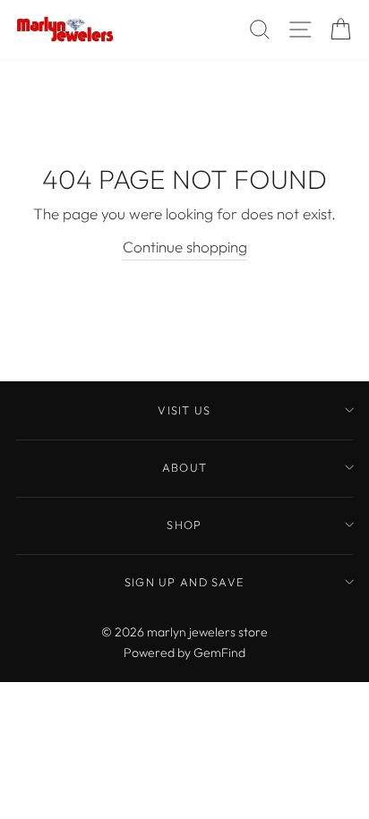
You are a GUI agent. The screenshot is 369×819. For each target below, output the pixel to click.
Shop (184, 524)
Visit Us (184, 410)
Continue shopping (185, 246)
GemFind (219, 652)
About (184, 467)
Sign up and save (184, 582)
